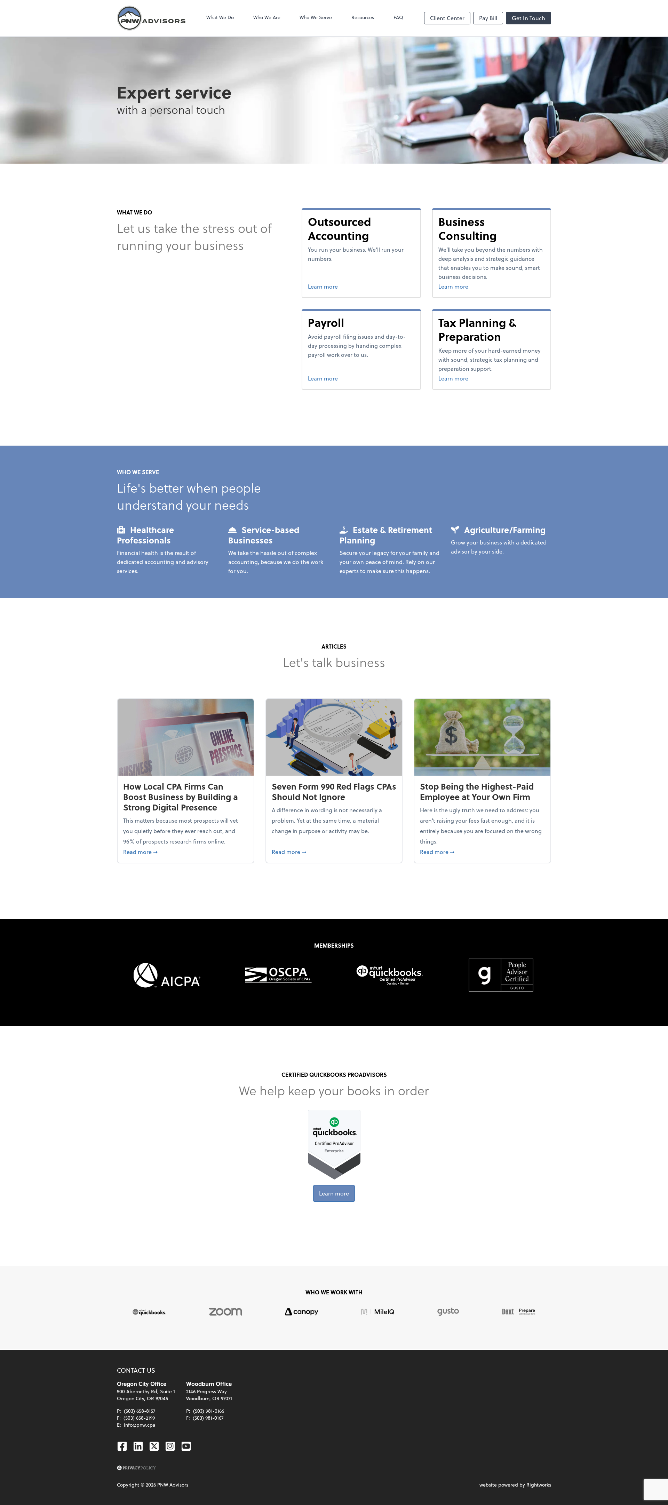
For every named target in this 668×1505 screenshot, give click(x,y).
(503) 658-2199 (139, 1417)
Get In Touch (528, 18)
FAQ (398, 17)
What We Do (220, 17)
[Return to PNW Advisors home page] (151, 18)
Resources (362, 17)
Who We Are (266, 17)
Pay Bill (488, 18)
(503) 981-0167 (208, 1417)
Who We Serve (316, 17)
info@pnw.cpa (140, 1424)
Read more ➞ (185, 851)
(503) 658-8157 (139, 1410)
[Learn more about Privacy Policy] (136, 1468)
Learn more (346, 286)
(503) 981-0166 (208, 1410)
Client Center (447, 18)
